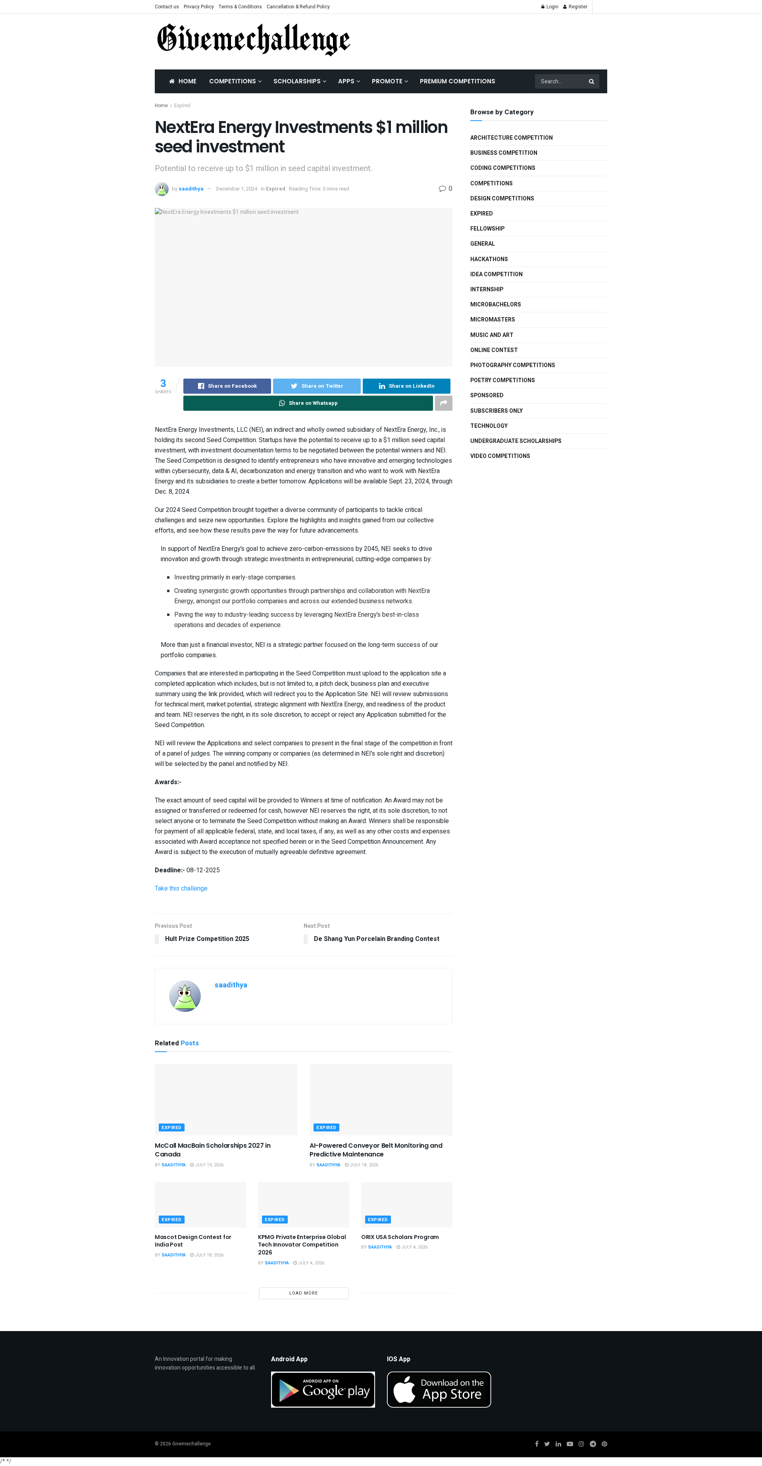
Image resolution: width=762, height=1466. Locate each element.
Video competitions (500, 456)
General (482, 244)
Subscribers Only (496, 411)
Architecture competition (511, 138)
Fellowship (487, 229)
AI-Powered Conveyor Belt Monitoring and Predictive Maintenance (376, 1150)
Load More (303, 1293)
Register (577, 6)
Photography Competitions (512, 365)
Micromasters (492, 320)
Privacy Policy (199, 6)
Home (187, 81)
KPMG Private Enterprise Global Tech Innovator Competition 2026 (302, 1244)
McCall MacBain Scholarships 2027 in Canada (213, 1150)
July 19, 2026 (208, 1165)
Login (551, 6)
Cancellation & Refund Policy (298, 6)
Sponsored (487, 395)
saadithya (191, 188)
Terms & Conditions (240, 6)
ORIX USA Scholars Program (400, 1237)
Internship (486, 289)
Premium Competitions (457, 81)
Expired (182, 105)
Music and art (492, 335)
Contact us (167, 6)
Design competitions (502, 198)
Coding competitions (502, 168)
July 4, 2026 (310, 1263)
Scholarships (297, 81)
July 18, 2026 (363, 1165)
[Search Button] (592, 81)
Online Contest (494, 350)
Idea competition (496, 274)
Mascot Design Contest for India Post (193, 1241)
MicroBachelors (495, 304)
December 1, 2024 (236, 188)
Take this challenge (181, 888)
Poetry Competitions (502, 380)
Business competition (503, 153)
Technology (489, 426)
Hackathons (489, 259)
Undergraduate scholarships (516, 441)
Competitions (232, 81)
